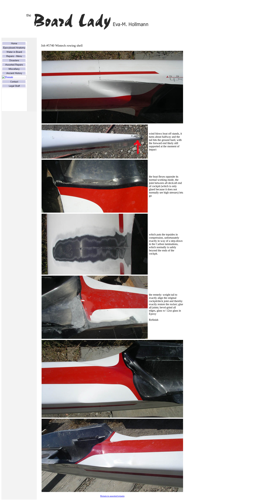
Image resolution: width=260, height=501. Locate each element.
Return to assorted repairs (112, 496)
